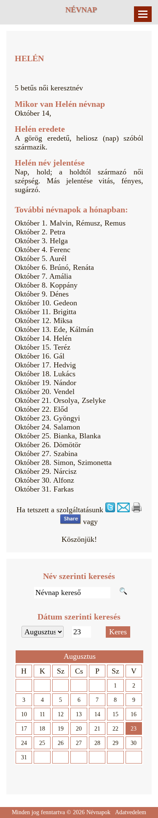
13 (79, 714)
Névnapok (98, 812)
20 (79, 729)
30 (134, 743)
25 (42, 743)
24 (24, 743)
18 (42, 729)
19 (61, 729)
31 (24, 757)
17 (24, 729)
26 (61, 743)
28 (97, 743)
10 (24, 714)
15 (115, 714)
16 (134, 714)
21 (97, 729)
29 (115, 743)
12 (61, 714)
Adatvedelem (130, 812)
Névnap (81, 9)
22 (115, 729)
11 (42, 714)
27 (79, 743)
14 (97, 714)
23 (134, 729)
